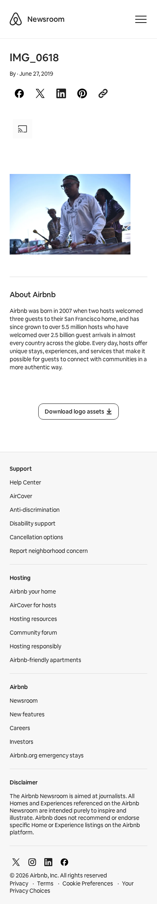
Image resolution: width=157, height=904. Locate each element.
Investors (21, 741)
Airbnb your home (33, 591)
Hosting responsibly (35, 646)
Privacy (19, 883)
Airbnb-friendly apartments (45, 660)
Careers (20, 728)
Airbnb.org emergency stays (47, 755)
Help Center (25, 482)
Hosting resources (33, 619)
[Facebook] (64, 862)
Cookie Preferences (87, 883)
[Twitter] (16, 862)
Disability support (33, 523)
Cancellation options (36, 537)
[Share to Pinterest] (82, 93)
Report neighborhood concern (49, 550)
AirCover (21, 496)
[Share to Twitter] (40, 93)
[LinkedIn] (48, 862)
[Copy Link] (103, 93)
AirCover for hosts (33, 605)
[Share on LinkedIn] (61, 93)
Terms (45, 883)
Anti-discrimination (35, 509)
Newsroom (45, 19)
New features (27, 714)
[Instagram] (32, 862)
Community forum (33, 632)
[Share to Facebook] (19, 93)
